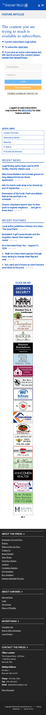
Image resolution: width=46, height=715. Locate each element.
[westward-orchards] (23, 405)
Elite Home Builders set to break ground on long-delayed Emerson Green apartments (22, 177)
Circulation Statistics (10, 568)
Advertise (7, 142)
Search (8, 147)
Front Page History (9, 561)
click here (23, 47)
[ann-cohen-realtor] (23, 474)
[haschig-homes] (23, 509)
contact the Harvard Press (14, 57)
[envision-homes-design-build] (23, 416)
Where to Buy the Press (11, 546)
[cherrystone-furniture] (23, 324)
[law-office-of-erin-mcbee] (23, 439)
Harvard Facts (7, 597)
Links (4, 601)
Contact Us (6, 550)
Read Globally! (8, 554)
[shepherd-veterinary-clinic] (23, 370)
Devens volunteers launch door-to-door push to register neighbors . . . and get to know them (21, 207)
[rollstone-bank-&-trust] (23, 393)
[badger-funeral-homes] (23, 336)
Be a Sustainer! (8, 575)
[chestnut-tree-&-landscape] (23, 313)
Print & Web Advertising (11, 630)
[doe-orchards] (23, 451)
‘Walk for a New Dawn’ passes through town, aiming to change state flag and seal (22, 256)
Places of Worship (9, 608)
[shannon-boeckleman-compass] (23, 347)
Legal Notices (7, 634)
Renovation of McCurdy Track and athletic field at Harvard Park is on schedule (22, 196)
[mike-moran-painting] (23, 428)
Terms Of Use (28, 709)
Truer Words (7, 557)
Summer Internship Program (13, 578)
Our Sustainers (7, 571)
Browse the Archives (14, 151)
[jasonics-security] (23, 290)
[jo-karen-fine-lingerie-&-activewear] (23, 463)
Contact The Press (11, 133)
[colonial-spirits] (23, 486)
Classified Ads (7, 627)
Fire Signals (6, 604)
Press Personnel (8, 690)
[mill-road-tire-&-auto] (23, 382)
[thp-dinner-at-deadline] (23, 301)
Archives (5, 564)
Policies (5, 543)
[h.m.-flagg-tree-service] (23, 497)
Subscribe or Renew (12, 137)
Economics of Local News (12, 539)
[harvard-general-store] (23, 359)
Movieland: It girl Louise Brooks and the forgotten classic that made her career (21, 237)
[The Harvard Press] (15, 5)
